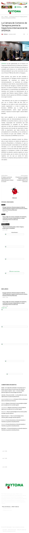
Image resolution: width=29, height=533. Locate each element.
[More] (20, 37)
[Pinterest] (13, 37)
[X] (10, 37)
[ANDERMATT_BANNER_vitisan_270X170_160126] (14, 309)
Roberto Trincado (5, 416)
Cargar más (4, 307)
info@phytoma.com (7, 510)
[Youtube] (23, 520)
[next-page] (2, 231)
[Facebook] (7, 37)
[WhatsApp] (17, 37)
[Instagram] (12, 520)
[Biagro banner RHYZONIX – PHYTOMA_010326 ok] (14, 374)
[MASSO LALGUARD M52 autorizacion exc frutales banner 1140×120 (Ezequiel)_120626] (14, 8)
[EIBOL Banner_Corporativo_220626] (14, 344)
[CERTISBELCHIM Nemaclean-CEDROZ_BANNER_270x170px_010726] (14, 234)
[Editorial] (2, 34)
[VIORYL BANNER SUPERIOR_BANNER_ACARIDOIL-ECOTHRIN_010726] (14, 4)
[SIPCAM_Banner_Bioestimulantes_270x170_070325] (14, 259)
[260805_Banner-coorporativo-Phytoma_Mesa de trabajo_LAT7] (14, 327)
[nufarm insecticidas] (15, 271)
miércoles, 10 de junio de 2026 (7, 395)
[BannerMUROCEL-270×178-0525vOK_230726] (14, 361)
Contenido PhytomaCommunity (5, 224)
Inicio (2, 16)
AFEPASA (3, 63)
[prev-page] (1, 231)
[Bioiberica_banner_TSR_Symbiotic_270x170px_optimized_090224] (14, 246)
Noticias (6, 16)
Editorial (6, 34)
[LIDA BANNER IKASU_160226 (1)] (14, 273)
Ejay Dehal (3, 428)
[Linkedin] (16, 520)
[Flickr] (9, 520)
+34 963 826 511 (7, 508)
